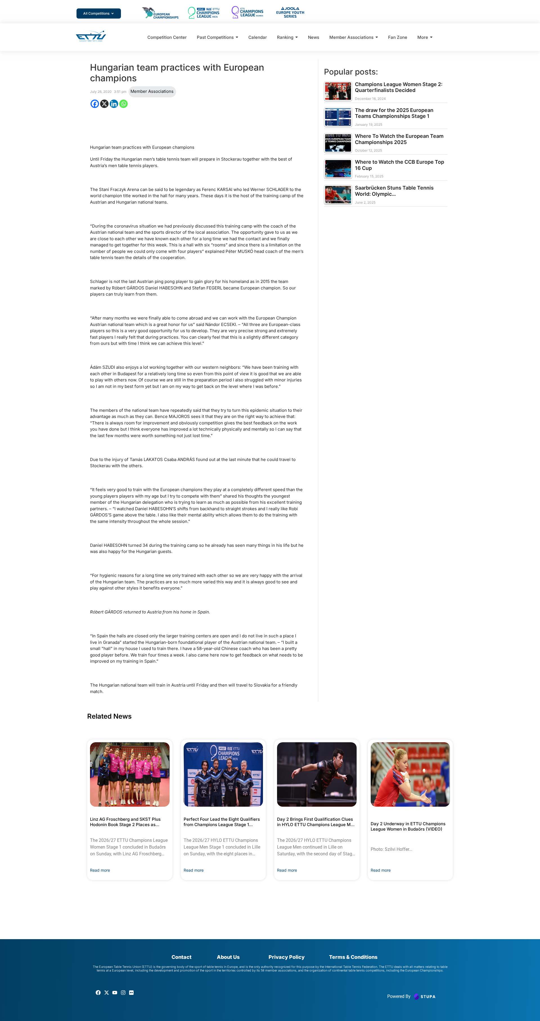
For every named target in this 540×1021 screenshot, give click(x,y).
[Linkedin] (114, 104)
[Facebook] (95, 104)
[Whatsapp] (123, 104)
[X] (104, 104)
